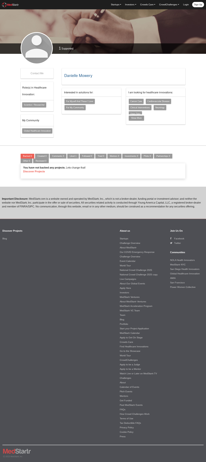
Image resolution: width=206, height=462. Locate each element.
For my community (75, 107)
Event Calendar (128, 261)
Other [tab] (26, 161)
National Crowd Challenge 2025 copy (139, 274)
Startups (124, 238)
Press (123, 436)
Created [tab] (42, 156)
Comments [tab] (58, 156)
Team (122, 315)
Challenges (125, 378)
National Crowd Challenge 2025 (136, 270)
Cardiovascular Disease (158, 101)
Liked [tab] (73, 156)
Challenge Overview (130, 243)
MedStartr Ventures (130, 297)
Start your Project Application (134, 328)
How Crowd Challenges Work (135, 414)
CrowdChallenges (129, 360)
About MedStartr (128, 247)
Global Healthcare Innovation (37, 131)
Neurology (160, 107)
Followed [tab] (87, 156)
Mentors (124, 396)
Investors (124, 292)
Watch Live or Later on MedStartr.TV (138, 373)
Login (186, 4)
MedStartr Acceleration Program (136, 306)
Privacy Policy (127, 427)
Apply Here (125, 288)
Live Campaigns (128, 279)
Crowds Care (126, 342)
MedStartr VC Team (130, 310)
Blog (4, 238)
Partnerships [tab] (163, 156)
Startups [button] (115, 4)
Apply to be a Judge (130, 364)
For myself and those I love (79, 101)
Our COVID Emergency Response (137, 252)
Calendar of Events (129, 387)
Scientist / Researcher (34, 105)
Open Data (135, 114)
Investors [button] (129, 4)
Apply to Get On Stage (131, 337)
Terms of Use (126, 418)
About (123, 382)
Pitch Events (126, 391)
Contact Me (37, 73)
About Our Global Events (132, 283)
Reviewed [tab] (41, 161)
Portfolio (124, 324)
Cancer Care (136, 101)
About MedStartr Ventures (133, 301)
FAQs (122, 409)
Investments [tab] (131, 156)
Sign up (198, 4)
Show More (136, 118)
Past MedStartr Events (131, 405)
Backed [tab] (27, 156)
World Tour (125, 265)
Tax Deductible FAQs (130, 423)
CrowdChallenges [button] (168, 4)
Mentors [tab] (114, 156)
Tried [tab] (101, 156)
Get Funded (126, 400)
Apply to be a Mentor (130, 369)
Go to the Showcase (130, 351)
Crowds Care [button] (147, 4)
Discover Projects (34, 171)
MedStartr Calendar (130, 333)
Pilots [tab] (147, 156)
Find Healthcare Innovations (134, 346)
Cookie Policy (126, 432)
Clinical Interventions (140, 107)
